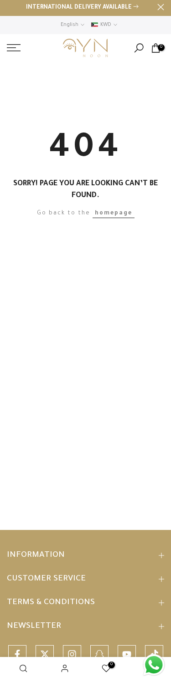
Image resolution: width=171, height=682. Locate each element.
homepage (113, 213)
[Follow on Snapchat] (99, 654)
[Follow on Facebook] (17, 654)
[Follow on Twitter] (45, 654)
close (160, 7)
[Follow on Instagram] (72, 654)
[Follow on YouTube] (127, 654)
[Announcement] (82, 8)
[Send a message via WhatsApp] (153, 664)
